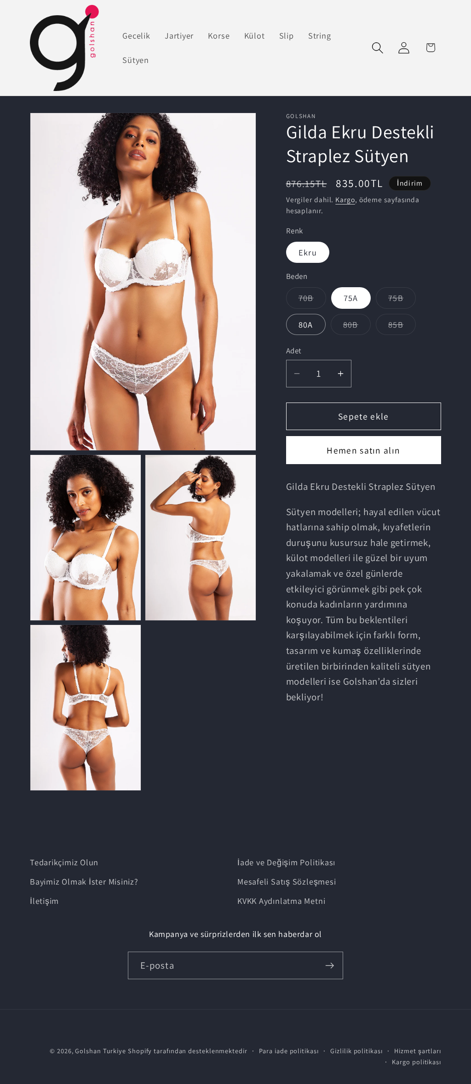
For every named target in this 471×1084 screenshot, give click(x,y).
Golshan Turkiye (100, 1050)
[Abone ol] (329, 966)
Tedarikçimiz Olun (64, 862)
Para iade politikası (288, 1050)
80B (357, 326)
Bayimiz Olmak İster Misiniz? (84, 881)
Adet (294, 351)
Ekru (308, 252)
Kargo (345, 199)
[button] (378, 47)
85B (402, 326)
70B (312, 300)
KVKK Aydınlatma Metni (281, 900)
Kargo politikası (416, 1061)
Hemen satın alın (363, 450)
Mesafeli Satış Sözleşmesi (286, 881)
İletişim (44, 900)
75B (402, 300)
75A (351, 297)
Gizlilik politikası (356, 1050)
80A (306, 324)
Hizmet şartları (417, 1050)
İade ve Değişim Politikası (286, 862)
